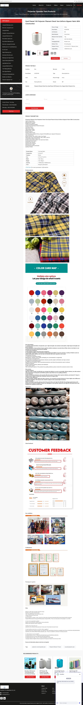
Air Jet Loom (5, 49)
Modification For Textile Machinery (9, 46)
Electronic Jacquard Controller (8, 44)
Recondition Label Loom (7, 38)
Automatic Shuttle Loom (7, 55)
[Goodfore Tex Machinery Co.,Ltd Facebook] (52, 53)
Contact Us (43, 693)
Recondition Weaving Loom (8, 41)
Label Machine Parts (6, 63)
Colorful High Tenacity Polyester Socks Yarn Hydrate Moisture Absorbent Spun (59, 672)
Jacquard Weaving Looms (7, 25)
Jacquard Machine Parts (7, 66)
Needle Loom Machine (7, 76)
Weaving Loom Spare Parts (8, 57)
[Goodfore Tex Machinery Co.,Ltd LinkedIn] (76, 1)
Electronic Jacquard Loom (7, 27)
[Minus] (80, 674)
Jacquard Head (5, 30)
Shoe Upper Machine (6, 71)
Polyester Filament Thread (55, 646)
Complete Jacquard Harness (8, 33)
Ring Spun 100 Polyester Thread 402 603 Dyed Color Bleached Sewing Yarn (30, 672)
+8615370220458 (12, 104)
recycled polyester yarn (70, 646)
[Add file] (57, 702)
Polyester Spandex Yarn (24, 14)
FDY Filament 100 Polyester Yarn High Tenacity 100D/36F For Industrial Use (44, 672)
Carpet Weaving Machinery (7, 60)
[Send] (80, 702)
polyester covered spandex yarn (39, 646)
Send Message (34, 108)
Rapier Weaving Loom (6, 52)
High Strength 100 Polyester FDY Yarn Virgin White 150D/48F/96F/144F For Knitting (74, 672)
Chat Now (11, 111)
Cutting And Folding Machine (8, 74)
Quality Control (44, 691)
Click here (28, 167)
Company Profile (44, 688)
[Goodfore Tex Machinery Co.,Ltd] (4, 5)
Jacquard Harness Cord (7, 35)
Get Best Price (55, 58)
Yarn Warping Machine (7, 68)
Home (17, 14)
